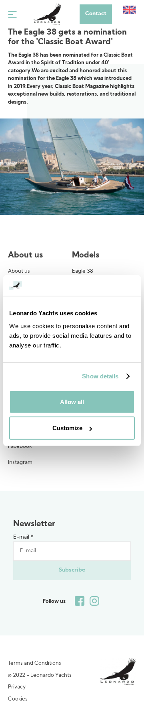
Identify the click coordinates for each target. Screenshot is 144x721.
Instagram (20, 462)
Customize (67, 428)
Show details (100, 376)
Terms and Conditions (34, 663)
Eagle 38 (82, 271)
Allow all (72, 401)
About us (19, 271)
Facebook (20, 446)
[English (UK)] (129, 10)
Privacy (17, 687)
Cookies (18, 699)
